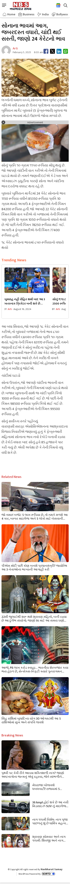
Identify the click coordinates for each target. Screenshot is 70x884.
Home (11, 14)
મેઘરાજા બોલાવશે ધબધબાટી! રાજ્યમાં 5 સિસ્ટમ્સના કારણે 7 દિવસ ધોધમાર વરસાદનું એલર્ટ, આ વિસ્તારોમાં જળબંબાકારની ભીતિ (50, 787)
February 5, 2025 (22, 52)
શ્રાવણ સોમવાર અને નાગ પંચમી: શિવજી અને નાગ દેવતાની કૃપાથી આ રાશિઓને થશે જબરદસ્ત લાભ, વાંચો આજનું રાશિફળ (49, 838)
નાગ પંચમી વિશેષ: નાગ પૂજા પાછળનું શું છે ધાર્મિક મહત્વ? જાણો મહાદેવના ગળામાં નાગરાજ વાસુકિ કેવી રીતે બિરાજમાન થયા (50, 821)
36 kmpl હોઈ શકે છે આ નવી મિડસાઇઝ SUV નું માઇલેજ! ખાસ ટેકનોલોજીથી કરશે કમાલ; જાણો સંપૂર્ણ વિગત (50, 804)
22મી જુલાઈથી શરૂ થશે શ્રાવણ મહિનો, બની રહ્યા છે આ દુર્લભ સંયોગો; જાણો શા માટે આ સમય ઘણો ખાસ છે (34, 618)
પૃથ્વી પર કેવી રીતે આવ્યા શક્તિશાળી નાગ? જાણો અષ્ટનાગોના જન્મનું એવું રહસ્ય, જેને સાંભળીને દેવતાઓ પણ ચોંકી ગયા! (32, 774)
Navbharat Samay (51, 869)
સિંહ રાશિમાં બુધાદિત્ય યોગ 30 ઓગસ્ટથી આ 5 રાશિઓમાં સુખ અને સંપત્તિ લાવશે (31, 720)
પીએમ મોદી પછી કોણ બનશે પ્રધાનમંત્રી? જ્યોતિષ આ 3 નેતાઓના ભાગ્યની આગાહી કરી (34, 567)
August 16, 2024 (22, 309)
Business (28, 14)
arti (10, 309)
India (45, 14)
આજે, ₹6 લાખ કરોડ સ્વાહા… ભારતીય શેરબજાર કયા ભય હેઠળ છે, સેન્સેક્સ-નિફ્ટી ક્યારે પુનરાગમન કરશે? (34, 669)
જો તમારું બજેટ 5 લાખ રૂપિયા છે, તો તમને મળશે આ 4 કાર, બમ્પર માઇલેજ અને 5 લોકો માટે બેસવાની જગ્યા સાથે (34, 516)
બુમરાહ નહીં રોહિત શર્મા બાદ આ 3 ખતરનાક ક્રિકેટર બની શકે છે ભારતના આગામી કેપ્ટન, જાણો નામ (25, 301)
